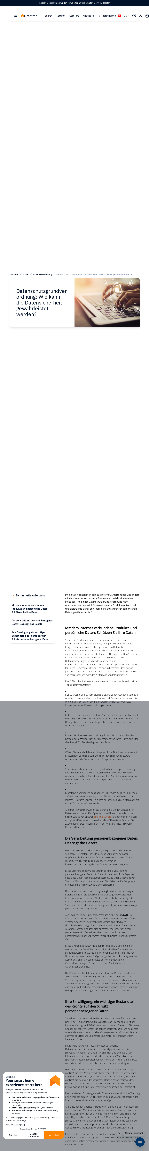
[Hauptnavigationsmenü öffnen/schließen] (16, 16)
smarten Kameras (103, 816)
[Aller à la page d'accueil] (32, 15)
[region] (74, 3)
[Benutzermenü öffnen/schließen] (140, 16)
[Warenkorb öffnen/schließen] (147, 16)
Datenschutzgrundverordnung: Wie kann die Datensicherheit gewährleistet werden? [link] (95, 274)
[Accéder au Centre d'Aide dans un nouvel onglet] (134, 15)
